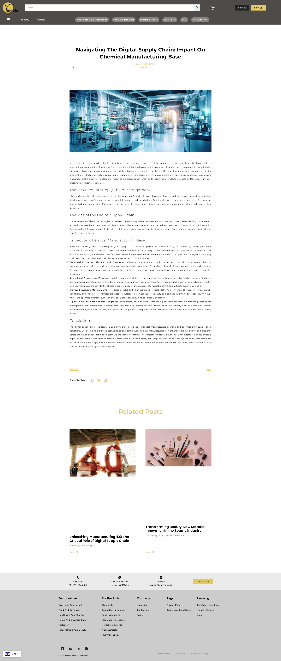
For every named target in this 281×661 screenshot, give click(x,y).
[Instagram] (78, 649)
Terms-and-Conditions (179, 610)
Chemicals (107, 605)
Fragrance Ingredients (113, 620)
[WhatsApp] (86, 649)
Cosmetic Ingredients (113, 610)
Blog (199, 615)
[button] (92, 380)
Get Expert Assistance (208, 605)
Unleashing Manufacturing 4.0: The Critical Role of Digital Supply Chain (99, 539)
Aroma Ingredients (124, 19)
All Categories (200, 19)
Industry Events (205, 610)
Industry (24, 19)
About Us (142, 605)
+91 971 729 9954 (78, 585)
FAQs (140, 615)
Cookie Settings (199, 653)
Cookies (181, 653)
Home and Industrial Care (72, 620)
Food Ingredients (111, 615)
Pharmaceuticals (110, 635)
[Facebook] (62, 649)
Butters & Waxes (149, 19)
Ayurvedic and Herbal (70, 605)
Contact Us (143, 610)
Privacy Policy (174, 605)
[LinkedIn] (70, 649)
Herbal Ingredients (112, 625)
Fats (184, 19)
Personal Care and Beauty (72, 630)
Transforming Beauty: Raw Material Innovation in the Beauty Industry (175, 529)
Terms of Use (163, 653)
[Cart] (213, 8)
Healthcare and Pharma (71, 615)
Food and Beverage (69, 610)
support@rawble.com (161, 585)
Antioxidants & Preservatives (92, 19)
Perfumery (64, 625)
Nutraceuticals (109, 630)
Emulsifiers (170, 19)
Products (40, 19)
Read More (75, 552)
